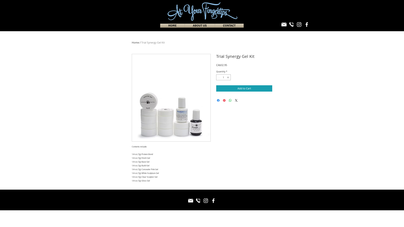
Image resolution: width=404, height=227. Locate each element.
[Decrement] (219, 77)
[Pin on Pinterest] (224, 100)
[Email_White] (284, 24)
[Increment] (228, 77)
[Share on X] (236, 100)
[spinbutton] (223, 77)
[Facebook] (307, 24)
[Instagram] (299, 24)
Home (135, 42)
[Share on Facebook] (218, 100)
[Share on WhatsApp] (230, 100)
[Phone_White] (291, 24)
